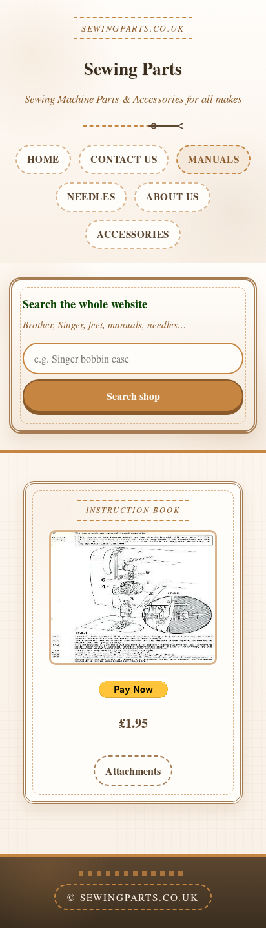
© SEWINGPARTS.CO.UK (133, 897)
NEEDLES (91, 196)
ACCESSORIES (133, 234)
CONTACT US (123, 159)
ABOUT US (172, 196)
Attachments (133, 770)
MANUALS (213, 159)
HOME (43, 159)
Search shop (133, 395)
